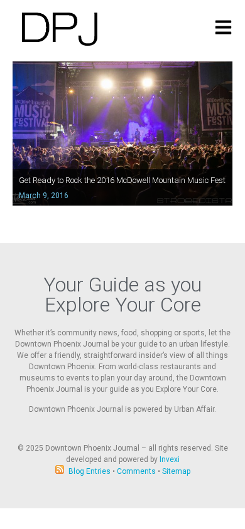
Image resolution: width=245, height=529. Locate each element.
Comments (136, 471)
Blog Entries (89, 471)
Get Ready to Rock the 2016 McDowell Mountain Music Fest (122, 180)
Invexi (170, 459)
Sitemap (176, 471)
